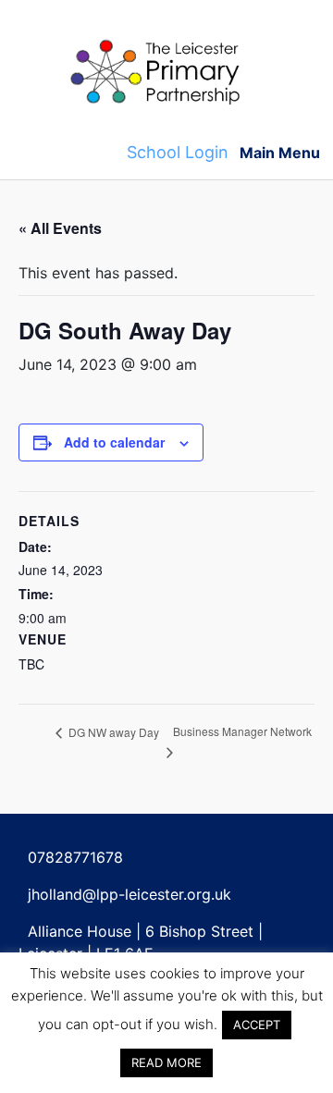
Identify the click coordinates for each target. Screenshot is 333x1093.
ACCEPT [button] (256, 1024)
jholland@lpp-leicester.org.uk (129, 894)
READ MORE (166, 1062)
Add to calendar (114, 442)
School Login (177, 152)
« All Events (60, 228)
